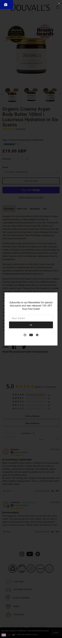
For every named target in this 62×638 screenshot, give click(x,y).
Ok (31, 325)
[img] (25, 335)
